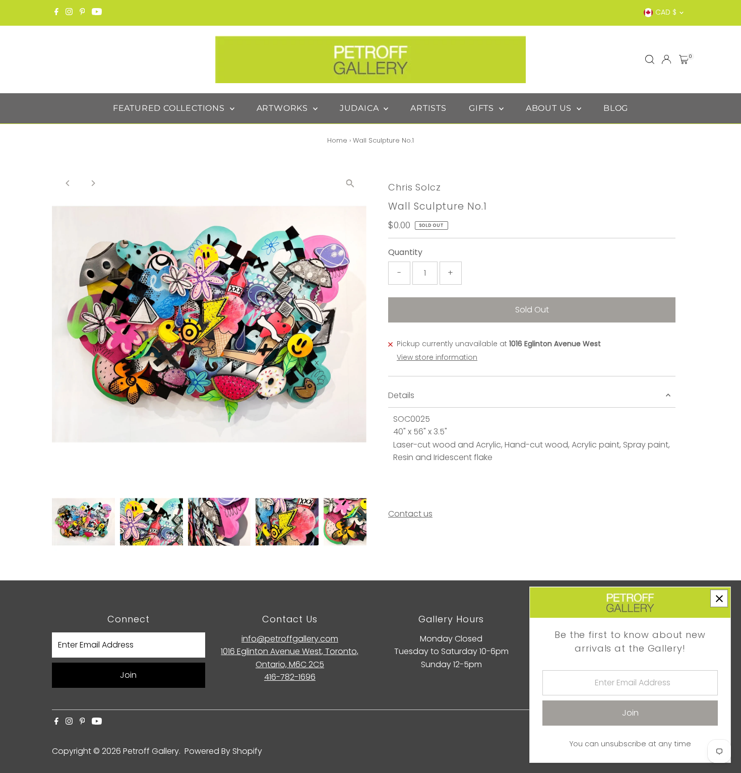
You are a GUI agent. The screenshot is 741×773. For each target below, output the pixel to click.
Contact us (410, 514)
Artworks (284, 108)
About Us (550, 108)
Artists (428, 108)
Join (128, 675)
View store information (437, 357)
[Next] (93, 183)
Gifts (483, 108)
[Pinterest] (82, 13)
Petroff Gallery (151, 751)
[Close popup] (719, 598)
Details (401, 395)
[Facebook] (56, 13)
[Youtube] (96, 13)
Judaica (360, 108)
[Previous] (68, 183)
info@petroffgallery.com (289, 639)
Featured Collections (170, 108)
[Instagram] (69, 13)
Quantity (405, 252)
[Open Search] (649, 59)
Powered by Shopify (223, 751)
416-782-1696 (290, 677)
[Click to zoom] (350, 183)
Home (337, 140)
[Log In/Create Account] (666, 59)
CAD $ (665, 12)
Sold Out (532, 309)
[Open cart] (683, 59)
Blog (615, 108)
